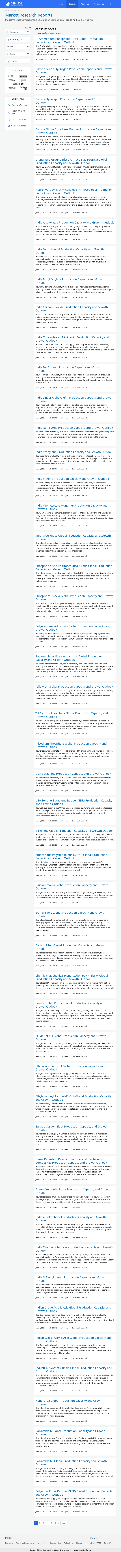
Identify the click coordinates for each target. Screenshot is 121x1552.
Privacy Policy (42, 1543)
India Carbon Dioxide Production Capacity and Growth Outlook (71, 308)
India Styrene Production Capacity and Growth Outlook (72, 479)
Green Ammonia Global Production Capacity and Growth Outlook (73, 1191)
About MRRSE (95, 1543)
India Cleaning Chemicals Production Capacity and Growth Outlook (74, 1248)
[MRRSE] (14, 4)
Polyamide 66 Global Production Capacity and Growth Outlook (71, 1462)
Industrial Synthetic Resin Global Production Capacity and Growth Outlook (73, 1369)
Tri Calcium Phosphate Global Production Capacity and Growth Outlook (71, 715)
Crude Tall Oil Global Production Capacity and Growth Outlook (70, 1037)
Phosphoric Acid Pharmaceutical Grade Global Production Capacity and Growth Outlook (73, 567)
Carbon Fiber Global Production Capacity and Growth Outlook (70, 947)
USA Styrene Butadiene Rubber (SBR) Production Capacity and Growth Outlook (73, 802)
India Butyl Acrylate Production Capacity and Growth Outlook (70, 281)
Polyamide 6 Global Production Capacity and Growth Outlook (70, 1432)
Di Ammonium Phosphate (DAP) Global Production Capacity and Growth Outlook (69, 40)
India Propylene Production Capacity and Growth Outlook (73, 452)
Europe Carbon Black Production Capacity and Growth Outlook (71, 1128)
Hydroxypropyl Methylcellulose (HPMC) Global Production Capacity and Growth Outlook (74, 191)
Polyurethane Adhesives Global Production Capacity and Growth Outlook (72, 627)
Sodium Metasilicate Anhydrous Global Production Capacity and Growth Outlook (69, 658)
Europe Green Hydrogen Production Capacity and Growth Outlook (73, 70)
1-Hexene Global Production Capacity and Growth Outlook (74, 831)
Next (57, 1523)
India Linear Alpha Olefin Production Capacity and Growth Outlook (73, 399)
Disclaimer (9, 1543)
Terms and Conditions (25, 1543)
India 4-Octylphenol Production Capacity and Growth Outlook (70, 1218)
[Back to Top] (115, 1532)
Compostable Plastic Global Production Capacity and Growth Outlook (70, 1004)
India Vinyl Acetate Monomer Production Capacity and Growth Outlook (71, 507)
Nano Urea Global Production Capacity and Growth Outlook (69, 1402)
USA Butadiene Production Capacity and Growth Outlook (73, 774)
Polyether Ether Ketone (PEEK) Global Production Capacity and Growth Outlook (74, 1493)
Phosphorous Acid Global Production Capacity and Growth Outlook (74, 597)
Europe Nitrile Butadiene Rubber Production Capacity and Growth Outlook (74, 131)
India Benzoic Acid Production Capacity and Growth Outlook (69, 251)
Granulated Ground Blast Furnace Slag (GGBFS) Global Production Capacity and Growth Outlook (71, 161)
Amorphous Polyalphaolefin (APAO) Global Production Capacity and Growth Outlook (71, 856)
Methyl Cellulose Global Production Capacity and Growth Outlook (73, 537)
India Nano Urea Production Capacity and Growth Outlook (74, 428)
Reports (72, 4)
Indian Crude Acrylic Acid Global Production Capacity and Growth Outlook (73, 1309)
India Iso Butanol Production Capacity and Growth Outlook (68, 369)
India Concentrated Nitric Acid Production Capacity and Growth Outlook (72, 339)
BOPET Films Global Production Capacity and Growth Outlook (70, 914)
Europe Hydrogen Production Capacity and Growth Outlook (69, 100)
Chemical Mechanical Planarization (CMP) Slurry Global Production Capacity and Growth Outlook (71, 977)
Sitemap (79, 1543)
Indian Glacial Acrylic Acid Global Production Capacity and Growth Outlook (73, 1339)
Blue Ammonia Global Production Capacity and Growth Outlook (71, 886)
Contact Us (99, 4)
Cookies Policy (55, 1543)
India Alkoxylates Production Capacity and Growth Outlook (74, 222)
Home (60, 4)
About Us (85, 4)
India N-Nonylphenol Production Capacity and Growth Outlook (71, 1279)
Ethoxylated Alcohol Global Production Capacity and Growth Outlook (70, 1067)
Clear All (28, 28)
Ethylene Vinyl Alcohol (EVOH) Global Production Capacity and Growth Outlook (73, 1098)
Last (63, 1523)
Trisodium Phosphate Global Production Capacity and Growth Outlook (71, 745)
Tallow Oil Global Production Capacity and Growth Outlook (74, 686)
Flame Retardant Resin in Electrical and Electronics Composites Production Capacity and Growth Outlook (71, 1160)
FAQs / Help (68, 1543)
